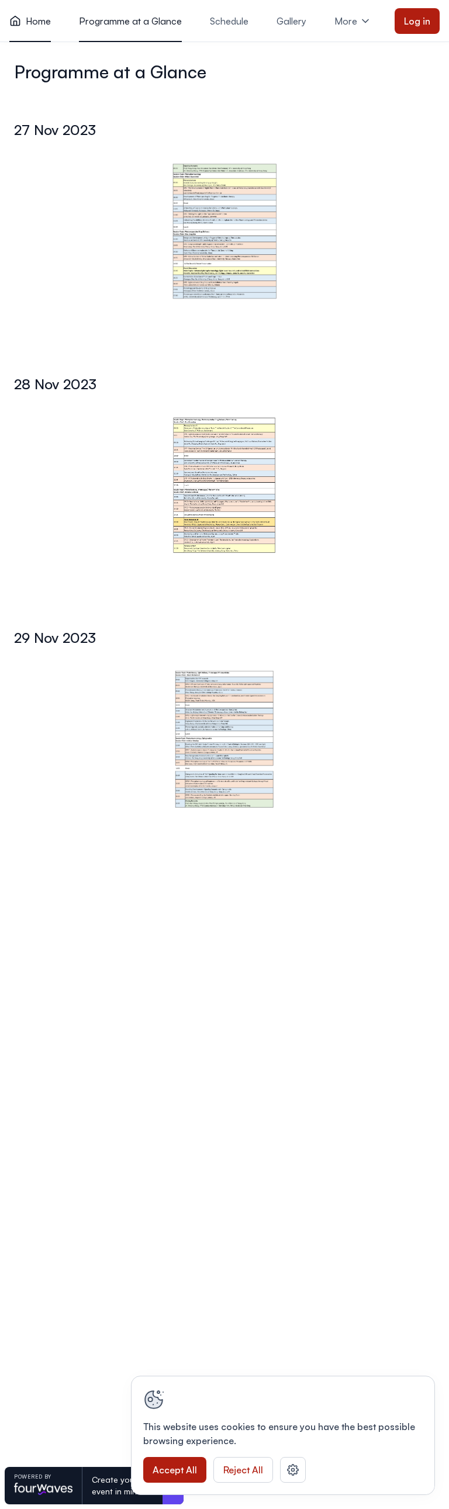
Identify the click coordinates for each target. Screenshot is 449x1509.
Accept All (175, 1470)
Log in (417, 21)
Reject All (243, 1470)
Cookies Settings (293, 1470)
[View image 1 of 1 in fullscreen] (224, 231)
